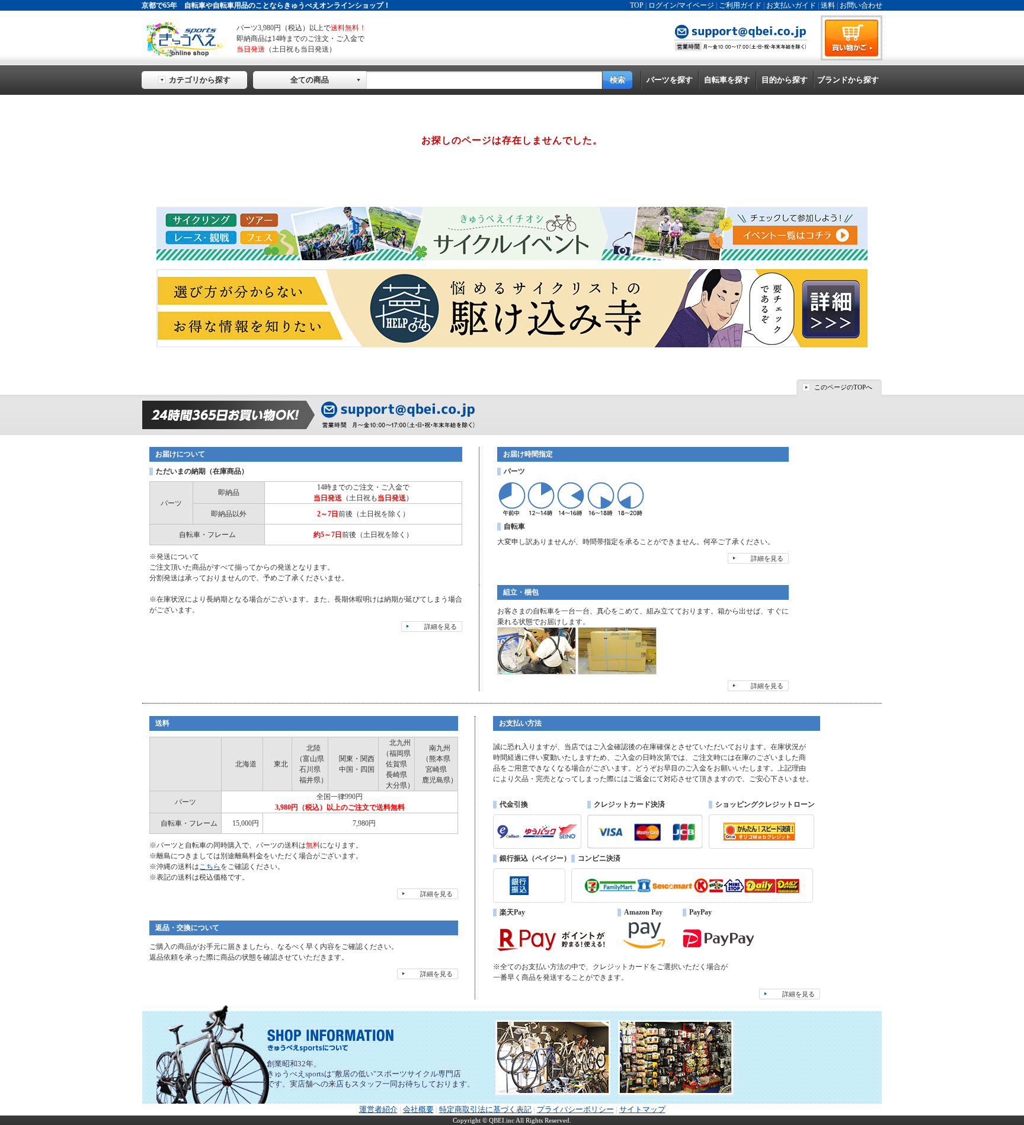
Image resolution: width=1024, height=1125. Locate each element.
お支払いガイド (791, 5)
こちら (209, 866)
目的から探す (784, 79)
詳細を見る (440, 626)
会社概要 (418, 1109)
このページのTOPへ (843, 387)
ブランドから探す (848, 79)
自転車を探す (727, 79)
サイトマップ (642, 1109)
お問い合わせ (861, 5)
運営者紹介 (378, 1109)
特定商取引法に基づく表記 (485, 1109)
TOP (637, 5)
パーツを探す (670, 79)
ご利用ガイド (740, 5)
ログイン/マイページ (681, 5)
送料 (828, 5)
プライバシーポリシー (575, 1109)
